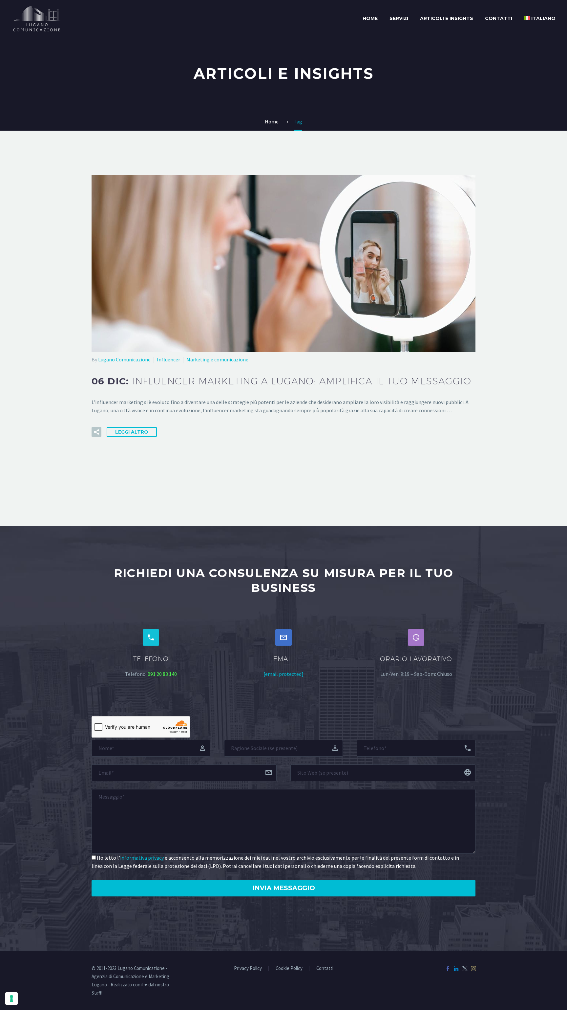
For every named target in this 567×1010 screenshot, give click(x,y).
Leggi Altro (131, 432)
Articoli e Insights (446, 18)
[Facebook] (448, 968)
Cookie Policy (289, 968)
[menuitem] (539, 18)
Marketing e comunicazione (217, 359)
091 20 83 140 (162, 674)
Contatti (498, 18)
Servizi (398, 18)
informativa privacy (142, 857)
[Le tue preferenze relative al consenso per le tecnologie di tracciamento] (11, 998)
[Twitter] (465, 968)
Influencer (168, 359)
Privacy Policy (248, 968)
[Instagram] (473, 968)
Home (370, 18)
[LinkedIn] (456, 968)
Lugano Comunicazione (124, 359)
